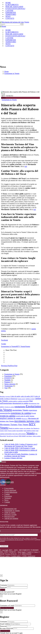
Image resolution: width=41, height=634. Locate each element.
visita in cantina (36, 436)
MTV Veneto (20, 346)
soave (6, 430)
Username (3, 585)
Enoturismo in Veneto (11, 73)
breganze (7, 396)
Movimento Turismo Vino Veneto (14, 424)
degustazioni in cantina (20, 403)
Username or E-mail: (7, 605)
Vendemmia (8, 386)
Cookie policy (16, 556)
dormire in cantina (9, 406)
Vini (5, 388)
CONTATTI (9, 18)
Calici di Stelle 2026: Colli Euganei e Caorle (19, 448)
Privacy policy (5, 556)
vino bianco (29, 436)
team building (19, 430)
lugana (32, 416)
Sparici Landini (12, 430)
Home (6, 71)
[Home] (3, 26)
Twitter (3, 344)
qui (26, 166)
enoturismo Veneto (20, 410)
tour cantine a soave (30, 430)
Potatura (7, 382)
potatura (21, 428)
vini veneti (22, 436)
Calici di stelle (15, 396)
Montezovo (25, 418)
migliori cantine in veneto (10, 418)
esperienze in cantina (21, 413)
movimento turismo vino (27, 421)
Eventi (33, 413)
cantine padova (12, 401)
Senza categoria (9, 384)
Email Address (5, 624)
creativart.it (31, 556)
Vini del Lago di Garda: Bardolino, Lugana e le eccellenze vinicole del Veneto (20, 455)
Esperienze (8, 376)
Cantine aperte (21, 398)
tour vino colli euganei (19, 434)
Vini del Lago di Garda (12, 436)
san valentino (27, 428)
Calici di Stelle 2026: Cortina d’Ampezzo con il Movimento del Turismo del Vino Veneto (20, 445)
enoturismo (20, 406)
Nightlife (7, 380)
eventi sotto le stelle (22, 416)
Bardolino (2, 396)
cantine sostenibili (23, 401)
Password (3, 587)
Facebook (4, 340)
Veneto (27, 346)
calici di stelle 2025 (27, 396)
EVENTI (7, 378)
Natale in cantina (14, 428)
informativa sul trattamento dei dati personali (12, 539)
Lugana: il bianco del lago (13, 458)
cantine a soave (30, 399)
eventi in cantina (7, 415)
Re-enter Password (6, 628)
